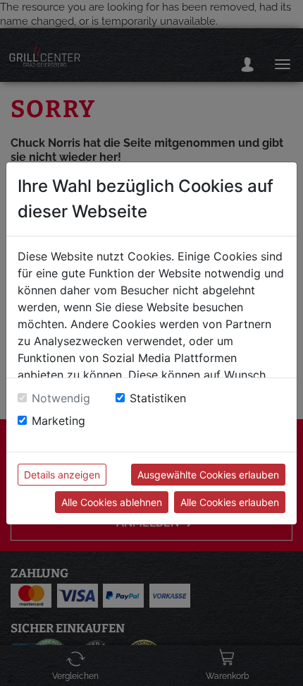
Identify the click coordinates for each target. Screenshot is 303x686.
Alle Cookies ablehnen (111, 502)
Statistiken (158, 398)
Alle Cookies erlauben (229, 502)
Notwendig (61, 398)
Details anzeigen (62, 475)
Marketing (58, 421)
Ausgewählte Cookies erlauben (208, 475)
